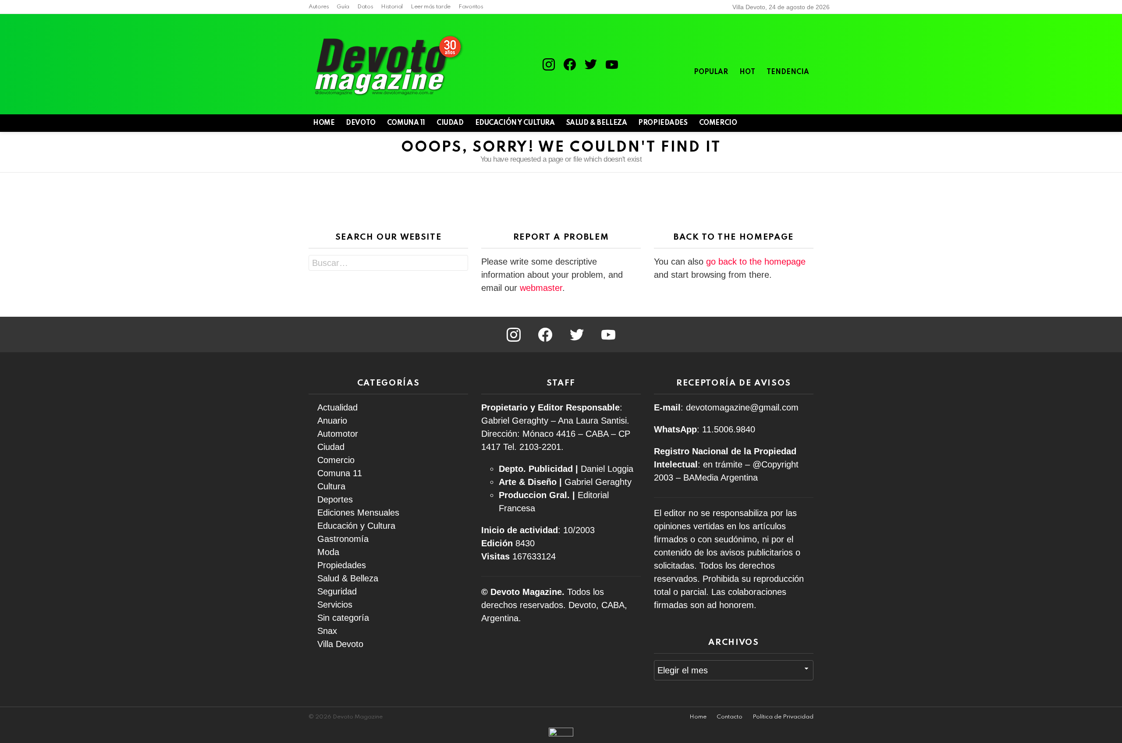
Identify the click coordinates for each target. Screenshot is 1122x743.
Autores (319, 7)
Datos (365, 7)
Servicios (334, 604)
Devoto (360, 123)
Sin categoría (343, 618)
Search (459, 264)
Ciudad (450, 123)
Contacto (729, 717)
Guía (343, 7)
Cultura (331, 486)
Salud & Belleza (596, 123)
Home (698, 717)
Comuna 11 (406, 123)
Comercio (718, 123)
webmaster (541, 288)
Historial (392, 7)
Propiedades (662, 123)
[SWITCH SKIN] (778, 123)
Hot (747, 72)
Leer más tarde (431, 7)
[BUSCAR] (793, 123)
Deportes (335, 499)
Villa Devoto (340, 644)
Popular (711, 72)
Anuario (332, 420)
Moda (328, 552)
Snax (327, 631)
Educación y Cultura (515, 123)
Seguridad (337, 591)
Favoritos (470, 7)
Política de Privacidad (783, 717)
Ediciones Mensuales (358, 512)
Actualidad (337, 407)
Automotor (337, 434)
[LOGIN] (808, 123)
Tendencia (788, 72)
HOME (323, 123)
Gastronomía (343, 539)
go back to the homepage (756, 261)
